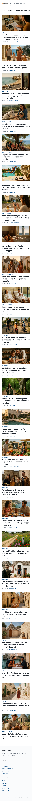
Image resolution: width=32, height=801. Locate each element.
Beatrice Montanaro (14, 222)
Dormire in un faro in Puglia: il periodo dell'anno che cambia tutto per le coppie (15, 248)
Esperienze (19, 10)
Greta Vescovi (12, 70)
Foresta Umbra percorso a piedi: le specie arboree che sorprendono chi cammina (16, 401)
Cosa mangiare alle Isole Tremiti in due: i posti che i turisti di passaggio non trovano (16, 523)
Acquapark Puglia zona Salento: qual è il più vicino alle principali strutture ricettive (16, 187)
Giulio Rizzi (12, 253)
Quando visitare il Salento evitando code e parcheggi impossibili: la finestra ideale (15, 96)
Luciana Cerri (12, 161)
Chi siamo (4, 781)
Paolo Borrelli (12, 131)
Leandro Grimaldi (13, 344)
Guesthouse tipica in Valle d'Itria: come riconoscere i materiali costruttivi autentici (14, 645)
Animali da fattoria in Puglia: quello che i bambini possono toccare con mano (15, 736)
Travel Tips (5, 32)
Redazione (4, 783)
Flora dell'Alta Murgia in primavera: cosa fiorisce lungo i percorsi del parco (15, 553)
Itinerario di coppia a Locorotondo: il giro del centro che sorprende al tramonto (16, 279)
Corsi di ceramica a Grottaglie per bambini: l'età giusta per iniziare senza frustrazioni (15, 370)
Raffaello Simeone (13, 100)
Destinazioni (10, 10)
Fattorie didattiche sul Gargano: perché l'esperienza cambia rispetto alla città (16, 126)
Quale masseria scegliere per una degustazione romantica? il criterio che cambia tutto (15, 218)
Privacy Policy (5, 788)
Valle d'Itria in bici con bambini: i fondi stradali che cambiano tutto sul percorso (16, 340)
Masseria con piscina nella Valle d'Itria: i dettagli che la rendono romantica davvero (14, 431)
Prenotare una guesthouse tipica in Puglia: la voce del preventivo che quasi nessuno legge (15, 37)
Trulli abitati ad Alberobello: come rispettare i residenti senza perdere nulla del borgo (15, 584)
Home (3, 10)
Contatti (4, 785)
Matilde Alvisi (12, 283)
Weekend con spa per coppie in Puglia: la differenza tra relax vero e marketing (15, 309)
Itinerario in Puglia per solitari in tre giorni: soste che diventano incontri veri (15, 675)
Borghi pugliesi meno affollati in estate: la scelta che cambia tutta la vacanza (15, 706)
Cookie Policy (5, 790)
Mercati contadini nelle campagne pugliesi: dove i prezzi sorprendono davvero (15, 462)
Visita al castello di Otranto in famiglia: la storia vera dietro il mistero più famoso (13, 492)
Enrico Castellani (13, 42)
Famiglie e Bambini (7, 122)
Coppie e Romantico (7, 213)
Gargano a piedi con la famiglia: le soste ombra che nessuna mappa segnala (15, 157)
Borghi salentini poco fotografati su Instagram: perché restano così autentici (15, 614)
